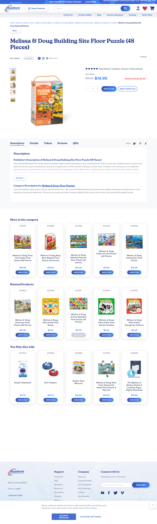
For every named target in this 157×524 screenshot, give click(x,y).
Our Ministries (83, 496)
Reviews (62, 143)
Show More (19, 178)
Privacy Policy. (91, 508)
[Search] (125, 8)
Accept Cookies (64, 516)
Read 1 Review (104, 68)
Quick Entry (59, 492)
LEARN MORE (90, 2)
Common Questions (115, 15)
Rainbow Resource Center (16, 472)
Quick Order (147, 15)
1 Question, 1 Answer (120, 68)
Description (17, 143)
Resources (58, 488)
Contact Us (68, 15)
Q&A (76, 143)
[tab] (15, 31)
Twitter (134, 143)
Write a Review (137, 69)
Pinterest (140, 143)
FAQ (56, 480)
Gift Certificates (84, 488)
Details (34, 143)
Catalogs (132, 15)
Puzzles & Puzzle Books (44, 23)
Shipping (57, 496)
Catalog (81, 492)
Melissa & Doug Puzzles (84, 23)
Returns (57, 500)
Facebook (146, 143)
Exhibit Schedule (85, 480)
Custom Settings (90, 516)
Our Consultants (84, 484)
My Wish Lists (145, 8)
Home (12, 23)
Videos (48, 143)
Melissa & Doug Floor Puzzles (106, 23)
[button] (138, 8)
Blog (99, 15)
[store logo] (12, 8)
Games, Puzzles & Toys (24, 23)
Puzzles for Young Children (64, 23)
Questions (58, 484)
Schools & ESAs (84, 15)
